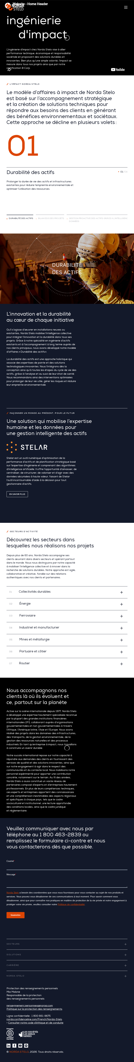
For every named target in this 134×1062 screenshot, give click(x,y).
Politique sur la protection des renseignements (34, 1009)
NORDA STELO (19, 1052)
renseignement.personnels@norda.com (30, 1006)
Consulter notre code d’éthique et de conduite (35, 1023)
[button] (67, 592)
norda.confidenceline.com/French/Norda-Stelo (34, 1019)
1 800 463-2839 (60, 835)
